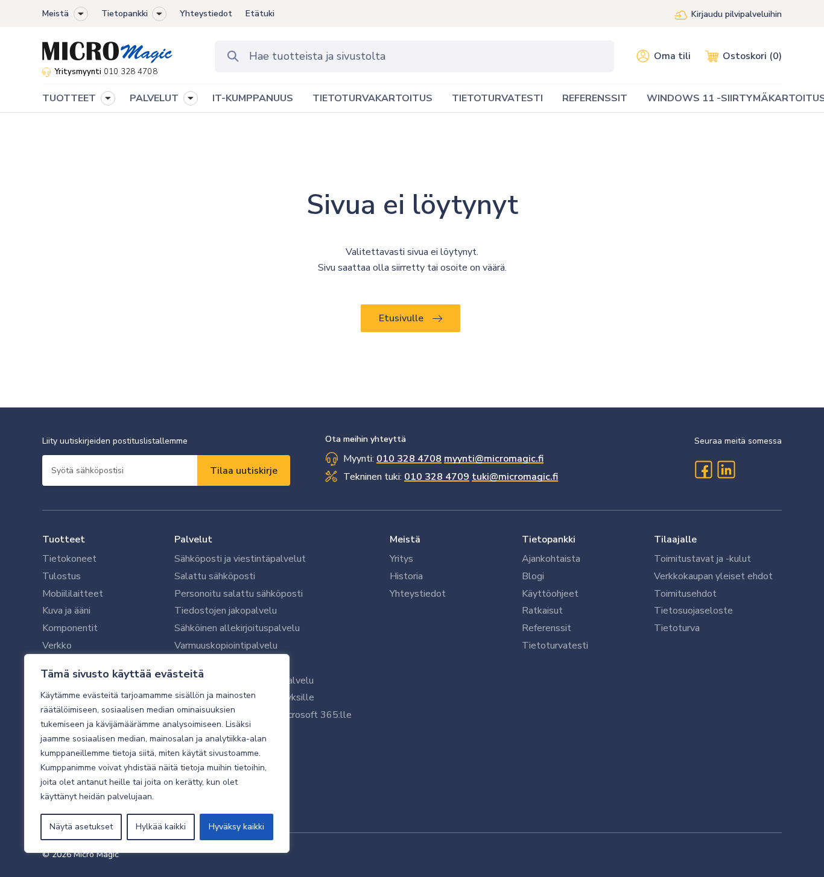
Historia (406, 576)
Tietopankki (124, 13)
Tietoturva (677, 628)
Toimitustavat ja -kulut (702, 558)
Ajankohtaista (551, 558)
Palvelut (193, 539)
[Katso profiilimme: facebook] (703, 469)
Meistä (55, 13)
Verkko (57, 645)
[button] (81, 14)
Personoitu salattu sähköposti (238, 593)
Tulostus (61, 576)
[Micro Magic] (107, 48)
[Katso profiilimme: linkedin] (726, 469)
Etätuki (260, 13)
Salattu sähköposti (214, 576)
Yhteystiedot (206, 13)
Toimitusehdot (685, 593)
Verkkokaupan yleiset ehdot (713, 576)
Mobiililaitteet (72, 593)
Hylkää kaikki (161, 826)
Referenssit (546, 628)
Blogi (533, 576)
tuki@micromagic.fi (515, 476)
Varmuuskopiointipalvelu (225, 645)
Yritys (401, 558)
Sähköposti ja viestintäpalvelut (240, 558)
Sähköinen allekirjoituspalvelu (237, 628)
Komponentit (70, 628)
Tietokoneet (69, 558)
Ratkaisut (542, 610)
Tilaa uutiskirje (243, 470)
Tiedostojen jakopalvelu (225, 610)
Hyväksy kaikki (236, 826)
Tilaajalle (675, 539)
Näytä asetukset (81, 826)
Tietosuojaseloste (693, 610)
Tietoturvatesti (555, 645)
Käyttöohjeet (550, 593)
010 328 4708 (130, 71)
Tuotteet (63, 539)
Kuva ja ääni (66, 610)
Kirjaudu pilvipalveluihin (736, 14)
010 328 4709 (436, 476)
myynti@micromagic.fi (494, 458)
